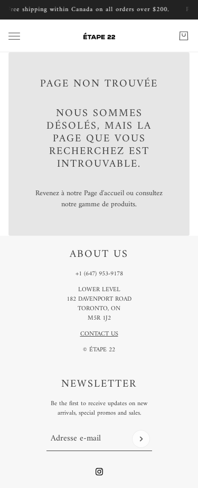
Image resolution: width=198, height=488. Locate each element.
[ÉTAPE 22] (99, 36)
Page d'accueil (104, 193)
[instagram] (99, 471)
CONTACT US (99, 334)
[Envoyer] (141, 439)
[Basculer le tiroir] (14, 36)
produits (123, 204)
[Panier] (184, 36)
